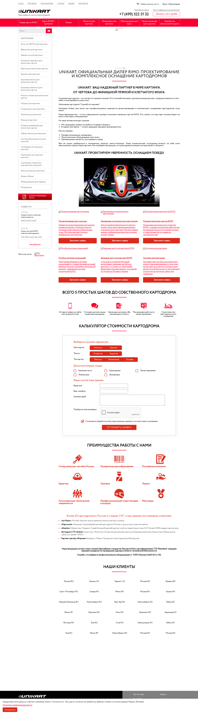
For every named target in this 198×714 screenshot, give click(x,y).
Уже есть (98, 347)
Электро (98, 359)
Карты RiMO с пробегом (48, 22)
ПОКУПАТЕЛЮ (47, 3)
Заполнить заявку (78, 240)
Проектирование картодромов (149, 22)
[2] (118, 68)
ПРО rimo (32, 3)
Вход (165, 4)
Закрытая (114, 353)
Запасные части (85, 370)
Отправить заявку (119, 427)
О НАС (21, 3)
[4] (122, 68)
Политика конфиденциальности (17, 705)
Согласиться (9, 710)
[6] (126, 68)
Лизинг (68, 22)
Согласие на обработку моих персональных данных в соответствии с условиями (122, 421)
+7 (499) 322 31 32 (134, 14)
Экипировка (114, 374)
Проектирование (148, 370)
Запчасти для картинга (89, 22)
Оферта (163, 694)
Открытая (97, 353)
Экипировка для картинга (109, 22)
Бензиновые (113, 359)
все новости (35, 244)
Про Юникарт (139, 694)
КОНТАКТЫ (83, 3)
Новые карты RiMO (28, 22)
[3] (120, 68)
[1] (116, 68)
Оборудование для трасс (129, 22)
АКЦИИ (71, 3)
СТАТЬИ (60, 3)
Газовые (129, 359)
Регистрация (174, 4)
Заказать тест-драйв (166, 14)
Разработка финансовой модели (169, 22)
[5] (124, 68)
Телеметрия (83, 374)
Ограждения (114, 370)
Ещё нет (113, 347)
